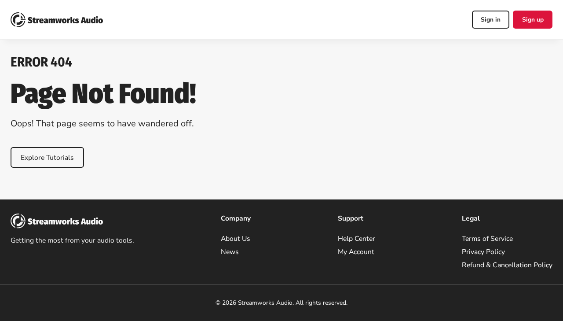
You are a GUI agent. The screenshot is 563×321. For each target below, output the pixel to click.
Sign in (491, 19)
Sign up (533, 19)
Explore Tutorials (47, 157)
